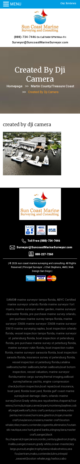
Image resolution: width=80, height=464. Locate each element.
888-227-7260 (44, 254)
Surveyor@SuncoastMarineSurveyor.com (40, 42)
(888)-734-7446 (25, 37)
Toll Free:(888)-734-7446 (43, 240)
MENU (15, 4)
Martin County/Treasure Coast (52, 86)
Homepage (14, 86)
